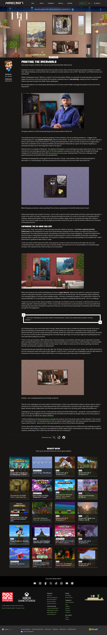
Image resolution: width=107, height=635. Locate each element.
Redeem (67, 619)
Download (67, 610)
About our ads (63, 629)
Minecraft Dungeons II (52, 597)
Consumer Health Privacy (37, 629)
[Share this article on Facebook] (63, 437)
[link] (34, 583)
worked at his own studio (59, 153)
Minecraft (49, 595)
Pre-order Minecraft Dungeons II (58, 9)
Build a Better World (51, 612)
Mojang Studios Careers (52, 610)
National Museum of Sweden (47, 419)
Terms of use (48, 629)
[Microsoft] (93, 629)
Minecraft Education (51, 603)
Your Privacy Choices (29, 631)
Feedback (67, 606)
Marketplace (68, 595)
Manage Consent (20, 608)
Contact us (67, 612)
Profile (66, 617)
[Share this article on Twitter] (54, 437)
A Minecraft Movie (51, 614)
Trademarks (55, 629)
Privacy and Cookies (25, 629)
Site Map (67, 608)
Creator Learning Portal (52, 608)
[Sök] (90, 3)
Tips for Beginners (69, 602)
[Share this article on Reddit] (58, 437)
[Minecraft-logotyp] (14, 3)
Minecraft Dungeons (52, 599)
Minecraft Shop (68, 597)
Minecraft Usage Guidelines (8, 608)
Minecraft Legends (51, 601)
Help (66, 604)
